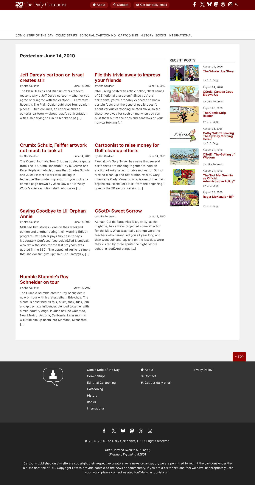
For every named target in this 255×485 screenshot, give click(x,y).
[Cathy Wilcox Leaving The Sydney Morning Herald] (184, 135)
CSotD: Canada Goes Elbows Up (218, 93)
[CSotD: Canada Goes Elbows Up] (184, 94)
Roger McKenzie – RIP (218, 196)
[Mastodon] (216, 5)
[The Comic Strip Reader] (184, 115)
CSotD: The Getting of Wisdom (219, 156)
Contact (122, 5)
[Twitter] (202, 5)
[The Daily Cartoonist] (40, 5)
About (101, 5)
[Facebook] (195, 5)
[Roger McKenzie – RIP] (184, 199)
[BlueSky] (209, 5)
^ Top (239, 356)
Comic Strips (66, 35)
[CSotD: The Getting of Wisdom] (184, 157)
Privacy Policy (202, 370)
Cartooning (128, 35)
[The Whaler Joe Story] (184, 73)
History (147, 35)
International (180, 35)
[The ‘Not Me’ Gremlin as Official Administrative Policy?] (184, 178)
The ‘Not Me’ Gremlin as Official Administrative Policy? (219, 178)
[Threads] (223, 5)
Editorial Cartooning (98, 35)
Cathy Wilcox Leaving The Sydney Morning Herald (218, 136)
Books (161, 35)
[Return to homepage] (54, 392)
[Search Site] (237, 5)
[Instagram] (230, 5)
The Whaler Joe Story (218, 71)
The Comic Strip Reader (214, 114)
